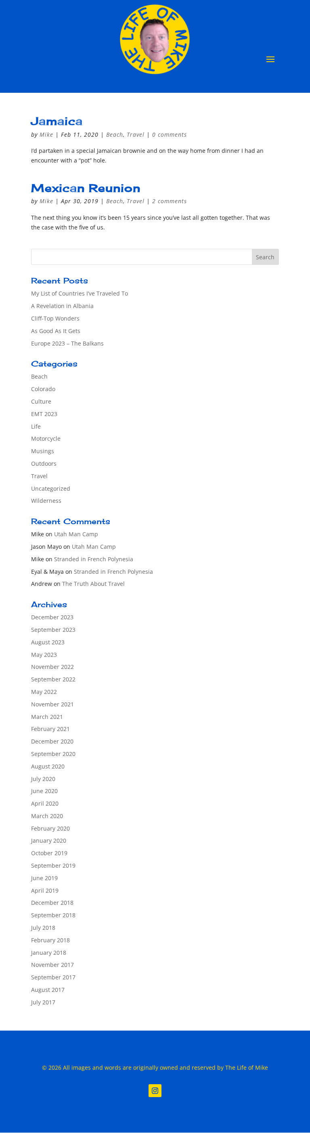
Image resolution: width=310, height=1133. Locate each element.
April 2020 (45, 803)
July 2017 (43, 1002)
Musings (42, 451)
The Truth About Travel (93, 583)
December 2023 (52, 617)
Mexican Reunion (85, 188)
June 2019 (44, 878)
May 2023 (44, 654)
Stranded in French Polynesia (93, 559)
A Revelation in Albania (62, 306)
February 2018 (50, 940)
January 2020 (48, 840)
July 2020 (43, 779)
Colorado (43, 389)
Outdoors (44, 463)
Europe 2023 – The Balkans (67, 343)
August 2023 (48, 642)
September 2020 (53, 754)
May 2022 (44, 692)
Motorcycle (46, 438)
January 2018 (48, 952)
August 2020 (48, 766)
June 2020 (44, 791)
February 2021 (50, 729)
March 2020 (47, 816)
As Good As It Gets (55, 331)
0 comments (169, 134)
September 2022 (53, 679)
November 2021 (52, 704)
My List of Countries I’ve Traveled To (79, 293)
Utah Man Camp (76, 534)
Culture (41, 401)
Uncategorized (50, 488)
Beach (114, 134)
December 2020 (52, 741)
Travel (136, 134)
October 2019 (49, 853)
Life (36, 426)
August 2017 (48, 989)
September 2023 (53, 629)
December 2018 (52, 902)
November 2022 (52, 667)
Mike (46, 134)
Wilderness (46, 500)
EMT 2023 (44, 414)
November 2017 (52, 964)
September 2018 (53, 915)
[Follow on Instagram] (155, 1090)
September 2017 (53, 977)
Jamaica (57, 121)
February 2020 (50, 828)
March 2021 (47, 717)
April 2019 (45, 890)
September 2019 (53, 865)
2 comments (169, 201)
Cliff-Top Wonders (55, 318)
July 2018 (43, 927)
